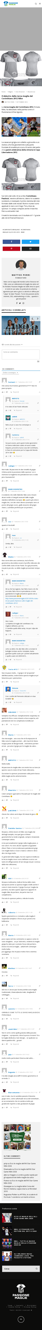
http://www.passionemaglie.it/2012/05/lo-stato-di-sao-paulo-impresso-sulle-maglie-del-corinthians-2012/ (21, 600)
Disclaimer (32, 1305)
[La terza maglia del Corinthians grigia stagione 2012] (21, 192)
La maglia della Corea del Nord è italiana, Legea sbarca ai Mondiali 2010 (20, 1189)
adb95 (22, 437)
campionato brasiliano (12, 230)
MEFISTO (22, 419)
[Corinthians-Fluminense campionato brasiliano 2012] (21, 138)
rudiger (22, 643)
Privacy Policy (30, 1307)
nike (23, 232)
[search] (36, 1269)
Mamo (22, 583)
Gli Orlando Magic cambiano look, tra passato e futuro (24, 1256)
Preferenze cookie (9, 1208)
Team (10, 1305)
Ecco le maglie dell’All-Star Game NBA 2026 (26, 1217)
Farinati (22, 401)
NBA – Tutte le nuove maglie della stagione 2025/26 (25, 1243)
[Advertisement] (21, 29)
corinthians (26, 230)
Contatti (19, 1305)
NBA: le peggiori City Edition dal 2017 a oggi (25, 1230)
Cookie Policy (14, 1307)
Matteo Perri (9, 102)
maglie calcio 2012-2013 (12, 232)
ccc (21, 538)
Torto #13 (23, 691)
